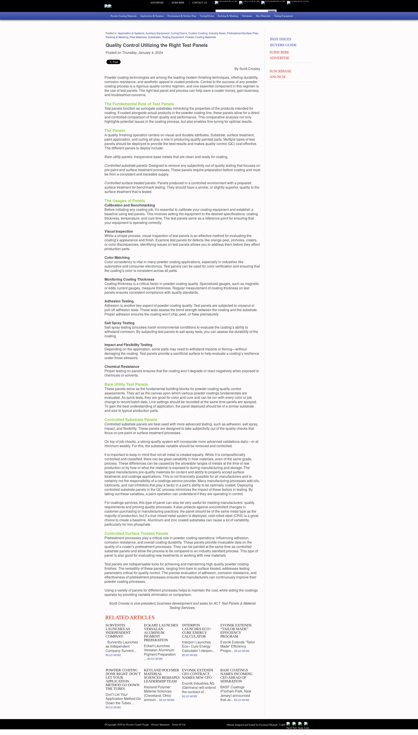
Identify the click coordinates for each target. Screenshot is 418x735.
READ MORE (113, 655)
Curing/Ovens (179, 33)
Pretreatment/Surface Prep (242, 33)
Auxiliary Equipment (157, 33)
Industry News (217, 33)
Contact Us (199, 2)
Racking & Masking (117, 37)
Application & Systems (131, 33)
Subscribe (178, 2)
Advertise (157, 2)
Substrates (154, 37)
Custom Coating (197, 33)
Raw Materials (138, 37)
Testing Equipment (173, 37)
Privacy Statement (160, 724)
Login (282, 724)
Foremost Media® (268, 724)
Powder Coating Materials (200, 37)
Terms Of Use (179, 724)
